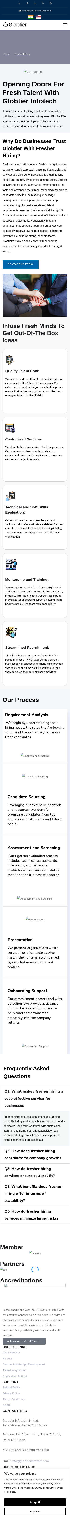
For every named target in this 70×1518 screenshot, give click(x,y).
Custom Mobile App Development (24, 1364)
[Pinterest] (50, 3)
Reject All (35, 1511)
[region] (35, 1493)
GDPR (6, 1405)
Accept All (35, 1502)
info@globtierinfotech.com (30, 1461)
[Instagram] (42, 3)
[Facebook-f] (27, 3)
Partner (7, 1358)
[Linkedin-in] (35, 3)
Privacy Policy (11, 1393)
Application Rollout (15, 1376)
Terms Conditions (14, 1399)
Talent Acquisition (14, 1370)
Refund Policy (12, 1387)
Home (6, 54)
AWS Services (11, 1352)
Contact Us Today (20, 264)
